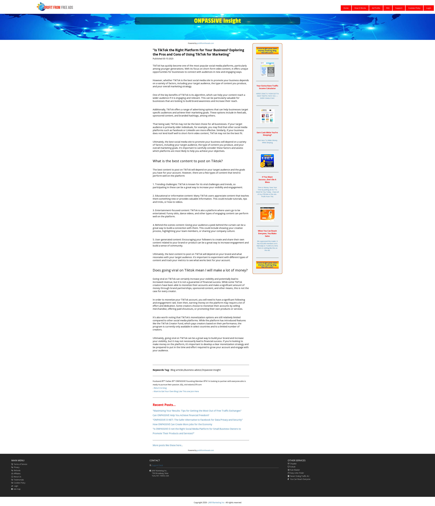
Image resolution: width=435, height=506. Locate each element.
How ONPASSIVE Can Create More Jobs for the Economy (182, 424)
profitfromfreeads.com (205, 43)
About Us (17, 476)
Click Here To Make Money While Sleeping (267, 141)
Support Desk (157, 465)
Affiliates (17, 473)
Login (16, 486)
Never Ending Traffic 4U (299, 476)
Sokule (292, 466)
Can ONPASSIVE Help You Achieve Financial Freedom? (181, 415)
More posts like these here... (168, 445)
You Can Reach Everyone (300, 479)
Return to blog (160, 388)
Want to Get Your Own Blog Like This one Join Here (176, 391)
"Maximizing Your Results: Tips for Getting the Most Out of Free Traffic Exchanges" (197, 410)
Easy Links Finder (297, 473)
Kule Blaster (295, 470)
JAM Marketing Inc (216, 502)
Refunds (17, 470)
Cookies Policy (19, 483)
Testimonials (19, 479)
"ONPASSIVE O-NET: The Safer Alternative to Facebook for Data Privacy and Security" (198, 419)
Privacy (16, 467)
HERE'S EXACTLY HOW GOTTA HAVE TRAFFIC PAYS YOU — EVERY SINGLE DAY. (267, 96)
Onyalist (293, 463)
